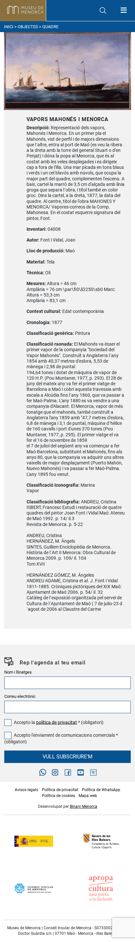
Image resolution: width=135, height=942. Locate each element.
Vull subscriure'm (67, 756)
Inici (8, 26)
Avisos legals (26, 790)
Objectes (28, 26)
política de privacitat (56, 722)
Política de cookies (58, 795)
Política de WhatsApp (101, 790)
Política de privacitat (60, 790)
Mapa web (88, 795)
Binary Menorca (83, 806)
